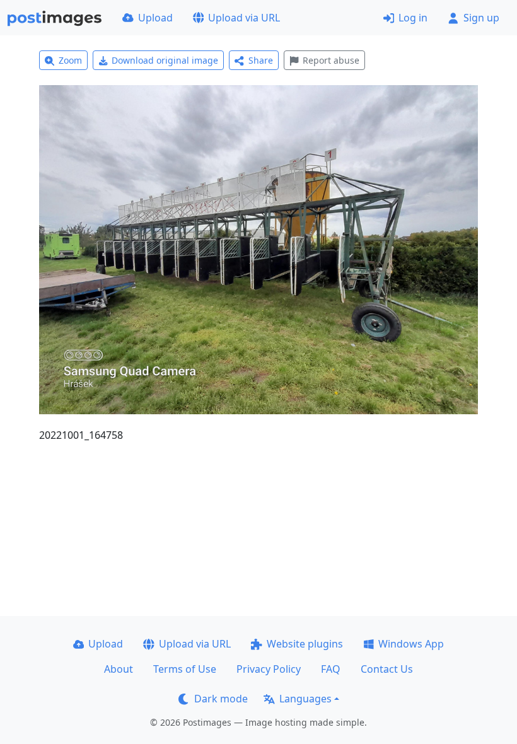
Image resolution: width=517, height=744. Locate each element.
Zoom (70, 60)
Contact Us (387, 669)
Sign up (481, 18)
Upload (155, 18)
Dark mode (221, 699)
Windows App (411, 644)
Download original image (165, 60)
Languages (305, 699)
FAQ (330, 669)
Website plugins (305, 644)
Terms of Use (184, 669)
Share (260, 60)
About (118, 669)
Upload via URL (244, 18)
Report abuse (331, 60)
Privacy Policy (268, 669)
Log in (412, 18)
